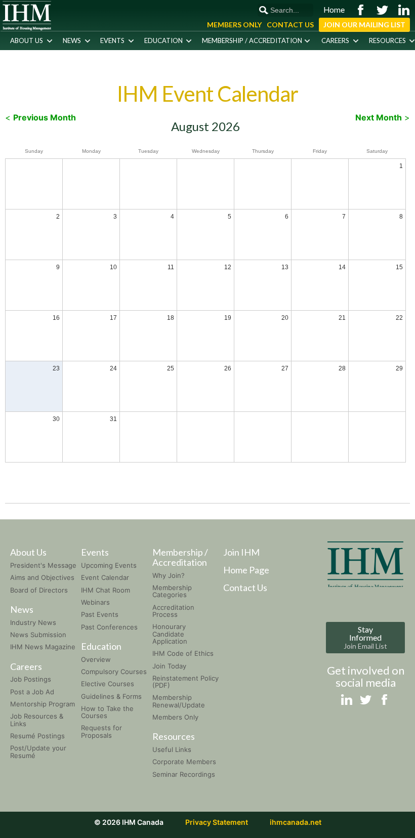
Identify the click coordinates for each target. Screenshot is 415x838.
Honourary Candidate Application (169, 633)
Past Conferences (109, 627)
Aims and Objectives (42, 577)
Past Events (99, 614)
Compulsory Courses (114, 671)
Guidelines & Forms (111, 696)
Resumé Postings (37, 736)
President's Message (43, 565)
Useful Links (171, 749)
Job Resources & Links (36, 719)
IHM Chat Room (105, 590)
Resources (387, 40)
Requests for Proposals (101, 731)
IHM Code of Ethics (183, 653)
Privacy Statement (216, 822)
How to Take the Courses (107, 712)
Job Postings (30, 679)
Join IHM (241, 552)
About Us (26, 40)
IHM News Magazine (42, 647)
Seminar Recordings (183, 774)
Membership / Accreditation (252, 40)
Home (334, 9)
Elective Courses (107, 684)
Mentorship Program (42, 704)
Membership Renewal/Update (178, 700)
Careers (335, 40)
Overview (96, 659)
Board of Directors (39, 590)
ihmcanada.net (295, 822)
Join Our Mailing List (364, 24)
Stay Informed (365, 637)
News (72, 40)
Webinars (95, 602)
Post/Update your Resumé (38, 751)
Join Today (169, 666)
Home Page (246, 569)
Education (163, 40)
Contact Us (290, 24)
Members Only (234, 24)
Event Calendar (105, 577)
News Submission (38, 635)
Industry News (33, 622)
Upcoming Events (109, 565)
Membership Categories (172, 591)
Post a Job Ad (32, 692)
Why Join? (168, 575)
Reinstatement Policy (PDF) (185, 681)
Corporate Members (184, 762)
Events (112, 40)
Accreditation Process (173, 610)
